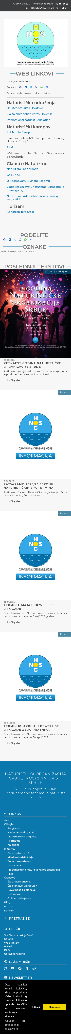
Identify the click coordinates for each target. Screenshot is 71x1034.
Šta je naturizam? (18, 853)
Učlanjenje (14, 894)
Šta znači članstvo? (19, 881)
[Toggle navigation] (4, 6)
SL (63, 7)
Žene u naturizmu (19, 861)
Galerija (9, 938)
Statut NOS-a (15, 865)
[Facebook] (64, 3)
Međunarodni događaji (21, 836)
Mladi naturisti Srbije (20, 857)
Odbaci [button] (36, 1007)
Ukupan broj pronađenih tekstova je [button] (15, 1024)
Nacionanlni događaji (20, 832)
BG (33, 7)
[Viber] (27, 8)
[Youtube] (60, 3)
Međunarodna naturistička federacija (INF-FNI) (34, 871)
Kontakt (9, 910)
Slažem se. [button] (55, 1007)
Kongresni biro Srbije (21, 211)
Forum (8, 906)
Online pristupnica (19, 898)
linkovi (28, 93)
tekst (37, 93)
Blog (7, 902)
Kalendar (13, 844)
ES (44, 7)
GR (52, 7)
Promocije (13, 840)
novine (46, 93)
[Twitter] (67, 3)
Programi (13, 828)
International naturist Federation (28, 120)
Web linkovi (11, 942)
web (19, 93)
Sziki (10, 147)
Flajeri (8, 946)
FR (48, 7)
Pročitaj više (13, 380)
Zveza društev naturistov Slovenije (30, 114)
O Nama (9, 849)
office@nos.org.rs (43, 3)
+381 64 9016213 (22, 3)
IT (60, 7)
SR (66, 7)
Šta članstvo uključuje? (22, 885)
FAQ (7, 950)
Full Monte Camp (18, 132)
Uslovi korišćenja (14, 953)
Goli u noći (13, 175)
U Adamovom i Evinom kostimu (28, 180)
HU (56, 7)
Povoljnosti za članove (21, 889)
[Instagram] (57, 3)
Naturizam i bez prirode (22, 169)
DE (37, 7)
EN (41, 7)
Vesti (7, 820)
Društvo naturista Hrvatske (25, 108)
